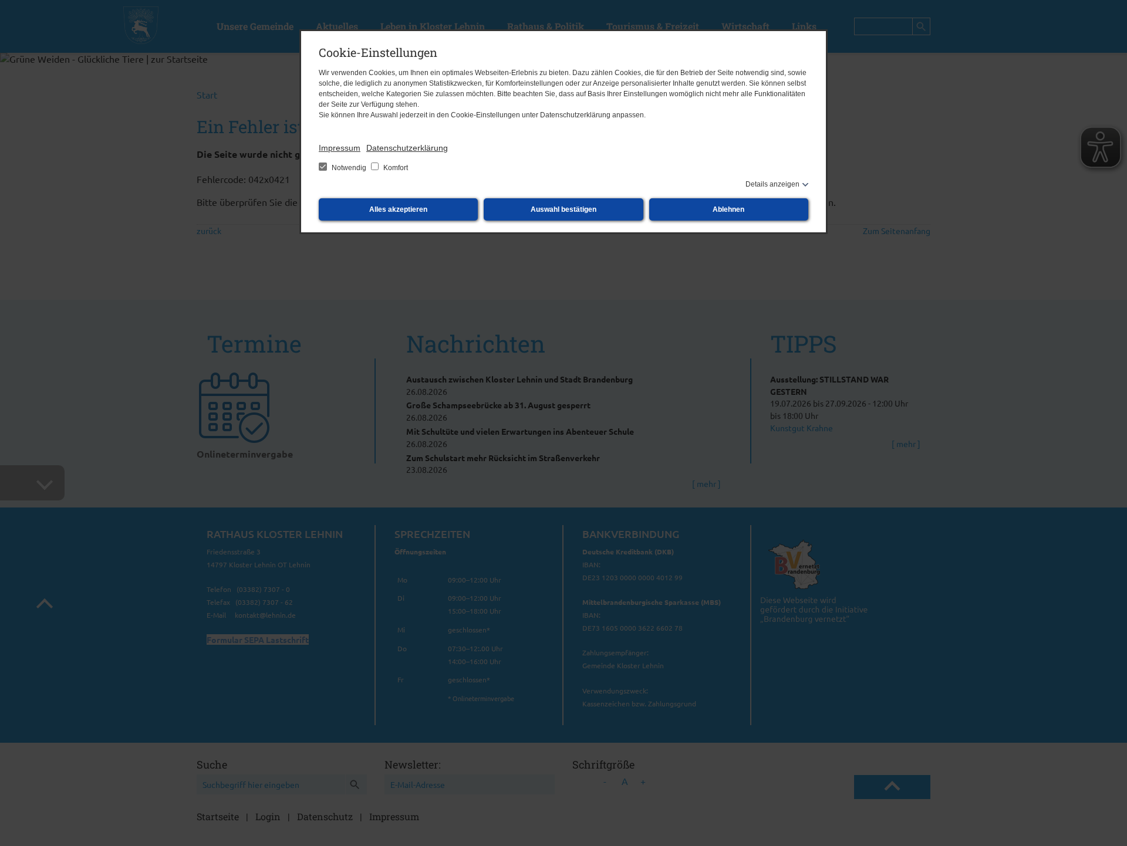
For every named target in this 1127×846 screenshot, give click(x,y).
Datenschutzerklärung (407, 148)
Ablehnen (728, 209)
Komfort (395, 168)
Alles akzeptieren (398, 209)
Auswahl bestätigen (563, 209)
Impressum (339, 148)
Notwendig (349, 168)
